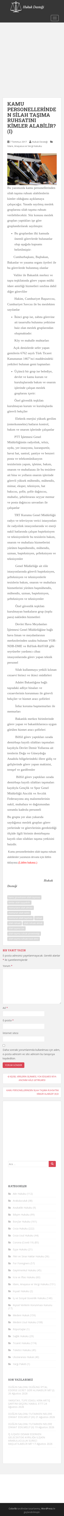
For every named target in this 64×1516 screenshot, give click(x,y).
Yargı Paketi (19, 1364)
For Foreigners (21, 1263)
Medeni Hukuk (21, 1315)
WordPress (46, 1508)
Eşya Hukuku (20, 1249)
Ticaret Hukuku (21, 1343)
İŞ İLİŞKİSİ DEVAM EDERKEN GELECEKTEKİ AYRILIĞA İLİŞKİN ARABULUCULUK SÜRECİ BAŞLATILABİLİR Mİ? (26, 1438)
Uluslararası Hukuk (23, 1357)
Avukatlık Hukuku (22, 1207)
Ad (5, 1008)
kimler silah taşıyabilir (19, 902)
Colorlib (13, 1508)
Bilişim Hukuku (21, 1214)
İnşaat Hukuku (21, 1291)
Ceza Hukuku (20, 1228)
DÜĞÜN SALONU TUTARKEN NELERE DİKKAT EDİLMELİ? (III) (30, 1415)
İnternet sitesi (10, 1033)
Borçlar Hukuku (21, 1221)
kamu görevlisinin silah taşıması (24, 897)
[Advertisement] (32, 56)
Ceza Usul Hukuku (23, 1235)
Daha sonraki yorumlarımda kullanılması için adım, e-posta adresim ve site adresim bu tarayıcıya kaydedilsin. (31, 1054)
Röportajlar (19, 1329)
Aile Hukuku (19, 1193)
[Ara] (52, 1164)
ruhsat (39, 918)
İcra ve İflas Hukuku (24, 1277)
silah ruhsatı (15, 923)
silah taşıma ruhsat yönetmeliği (24, 933)
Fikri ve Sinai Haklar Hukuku (28, 1256)
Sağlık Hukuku (21, 1336)
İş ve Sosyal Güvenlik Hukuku (29, 1298)
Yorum (7, 966)
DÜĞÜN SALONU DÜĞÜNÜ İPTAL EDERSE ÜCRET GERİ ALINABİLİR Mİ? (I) (31, 1388)
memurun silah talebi (19, 912)
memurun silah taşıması (20, 918)
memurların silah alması (21, 907)
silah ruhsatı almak (33, 923)
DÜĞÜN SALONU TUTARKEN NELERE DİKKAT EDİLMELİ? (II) (30, 1425)
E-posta (8, 1020)
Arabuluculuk (20, 1200)
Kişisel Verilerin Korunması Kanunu (32, 1305)
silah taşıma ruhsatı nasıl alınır (24, 938)
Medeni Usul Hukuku (24, 1322)
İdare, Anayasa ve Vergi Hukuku (24, 146)
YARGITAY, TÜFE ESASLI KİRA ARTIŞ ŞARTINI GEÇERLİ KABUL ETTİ (29, 1402)
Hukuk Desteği (40, 141)
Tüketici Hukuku (22, 1350)
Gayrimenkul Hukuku (24, 1270)
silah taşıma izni (16, 928)
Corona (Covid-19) (23, 1242)
